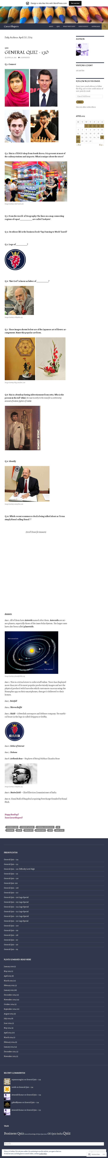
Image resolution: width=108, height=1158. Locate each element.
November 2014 (10, 999)
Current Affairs (27, 827)
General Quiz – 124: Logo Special (16, 907)
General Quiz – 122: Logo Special (16, 916)
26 (102, 137)
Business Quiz (12, 827)
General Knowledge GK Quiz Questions (35, 1134)
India (19, 830)
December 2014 (10, 995)
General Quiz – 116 (11, 944)
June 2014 (8, 1023)
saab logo (59, 830)
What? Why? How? (69, 26)
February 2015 (9, 985)
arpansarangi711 (18, 1079)
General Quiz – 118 (11, 935)
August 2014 (8, 1014)
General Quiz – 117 (11, 940)
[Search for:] (54, 1144)
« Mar (79, 145)
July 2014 (7, 1018)
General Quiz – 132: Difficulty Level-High (19, 869)
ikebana (10, 830)
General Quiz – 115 (11, 949)
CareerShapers (11, 26)
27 (78, 141)
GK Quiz (51, 1133)
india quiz (29, 830)
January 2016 (9, 966)
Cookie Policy (43, 1154)
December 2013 (10, 1051)
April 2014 (7, 1032)
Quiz (58, 26)
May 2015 (7, 971)
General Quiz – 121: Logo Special (16, 921)
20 (78, 137)
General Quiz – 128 (11, 888)
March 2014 (8, 1037)
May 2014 (7, 1028)
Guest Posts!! (83, 26)
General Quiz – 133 (11, 864)
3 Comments (25, 57)
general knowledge (45, 827)
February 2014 (9, 1042)
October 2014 (9, 1004)
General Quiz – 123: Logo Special (16, 911)
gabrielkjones (17, 1102)
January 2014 (9, 1047)
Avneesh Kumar (18, 1095)
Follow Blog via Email (88, 81)
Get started (75, 3)
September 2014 (10, 1009)
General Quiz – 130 (27, 52)
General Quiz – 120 (11, 925)
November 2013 (10, 1056)
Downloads (96, 26)
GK (58, 827)
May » (101, 145)
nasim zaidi (40, 830)
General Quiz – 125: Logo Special (16, 902)
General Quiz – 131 (11, 873)
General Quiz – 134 (11, 859)
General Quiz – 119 (11, 930)
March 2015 (8, 980)
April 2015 (7, 976)
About (51, 26)
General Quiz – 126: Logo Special (16, 897)
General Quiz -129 (11, 883)
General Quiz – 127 (11, 892)
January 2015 (9, 990)
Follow (80, 102)
